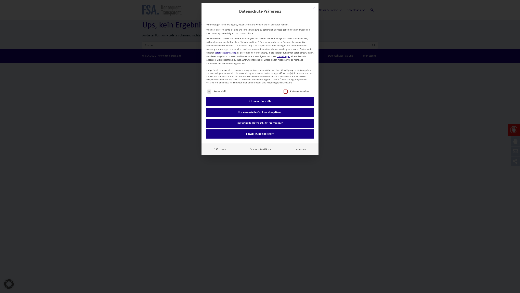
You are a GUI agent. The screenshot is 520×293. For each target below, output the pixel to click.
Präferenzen (220, 149)
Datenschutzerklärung (225, 52)
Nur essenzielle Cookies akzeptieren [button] (260, 112)
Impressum (301, 149)
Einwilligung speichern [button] (260, 133)
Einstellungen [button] (283, 56)
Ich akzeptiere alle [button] (260, 101)
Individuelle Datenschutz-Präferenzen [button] (260, 123)
